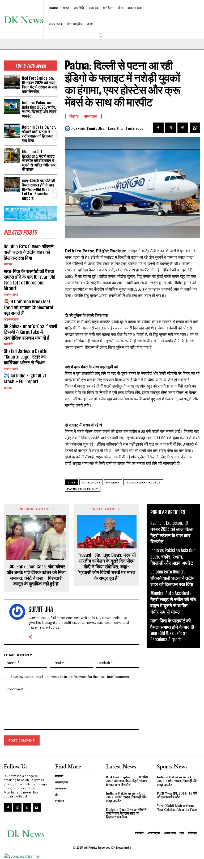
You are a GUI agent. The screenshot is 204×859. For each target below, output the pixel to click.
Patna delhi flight (82, 488)
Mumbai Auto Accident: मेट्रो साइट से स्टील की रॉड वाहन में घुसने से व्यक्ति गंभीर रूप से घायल (38, 160)
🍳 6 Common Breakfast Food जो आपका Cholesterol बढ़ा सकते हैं (28, 307)
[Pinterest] (182, 128)
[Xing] (30, 636)
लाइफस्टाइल (11, 319)
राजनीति (8, 344)
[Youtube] (37, 807)
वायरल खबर (11, 294)
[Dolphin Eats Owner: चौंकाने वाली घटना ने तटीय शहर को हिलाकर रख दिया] (12, 131)
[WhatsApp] (195, 128)
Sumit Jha (95, 129)
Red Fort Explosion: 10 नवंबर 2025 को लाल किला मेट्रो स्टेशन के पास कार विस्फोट (39, 85)
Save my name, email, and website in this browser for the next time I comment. (70, 676)
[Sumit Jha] (68, 128)
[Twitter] (170, 128)
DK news (113, 482)
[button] (100, 35)
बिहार (74, 116)
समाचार (8, 264)
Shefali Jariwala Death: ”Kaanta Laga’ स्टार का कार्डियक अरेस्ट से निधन (26, 356)
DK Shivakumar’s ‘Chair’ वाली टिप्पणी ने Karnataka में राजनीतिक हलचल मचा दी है (30, 332)
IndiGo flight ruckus (143, 482)
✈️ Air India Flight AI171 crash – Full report (25, 378)
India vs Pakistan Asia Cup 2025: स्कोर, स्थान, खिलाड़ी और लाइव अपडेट (39, 109)
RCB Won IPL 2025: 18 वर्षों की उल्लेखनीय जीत (177, 795)
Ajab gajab (91, 482)
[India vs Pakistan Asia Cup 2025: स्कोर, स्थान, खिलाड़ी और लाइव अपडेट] (12, 106)
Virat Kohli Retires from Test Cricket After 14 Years (177, 807)
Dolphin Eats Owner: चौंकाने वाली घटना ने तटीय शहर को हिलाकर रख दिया (39, 134)
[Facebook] (158, 128)
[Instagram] (17, 807)
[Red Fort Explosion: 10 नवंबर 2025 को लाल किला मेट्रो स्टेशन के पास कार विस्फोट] (12, 82)
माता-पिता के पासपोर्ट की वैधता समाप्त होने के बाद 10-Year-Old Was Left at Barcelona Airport (38, 189)
